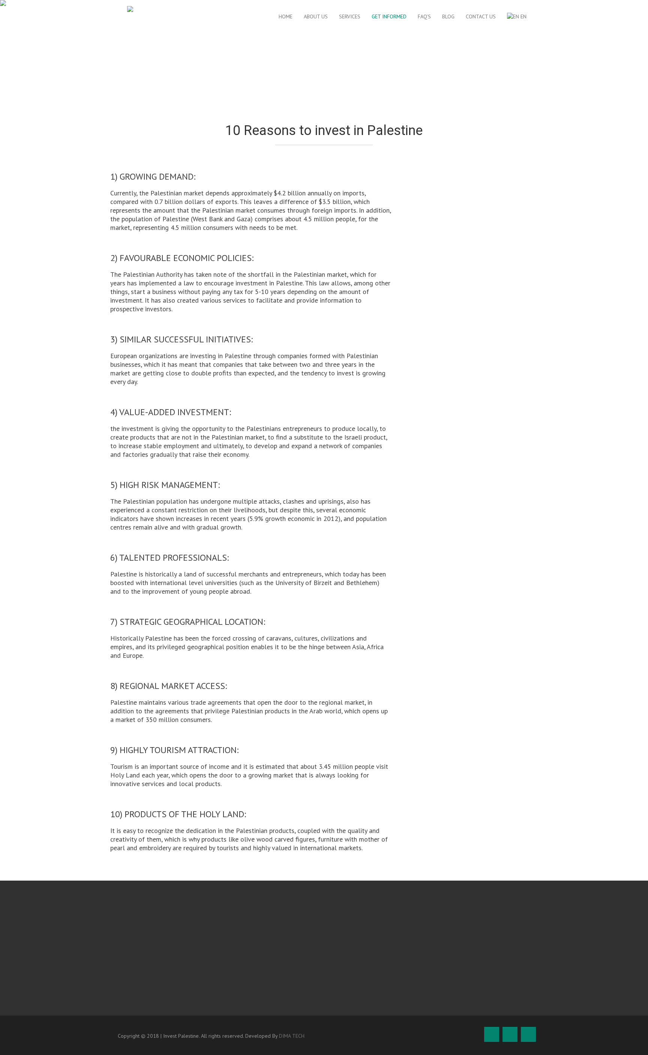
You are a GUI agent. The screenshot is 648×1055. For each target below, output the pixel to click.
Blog (448, 16)
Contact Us (481, 16)
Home (285, 16)
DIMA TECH (291, 1035)
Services (349, 16)
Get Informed (389, 16)
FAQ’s (424, 16)
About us (316, 16)
